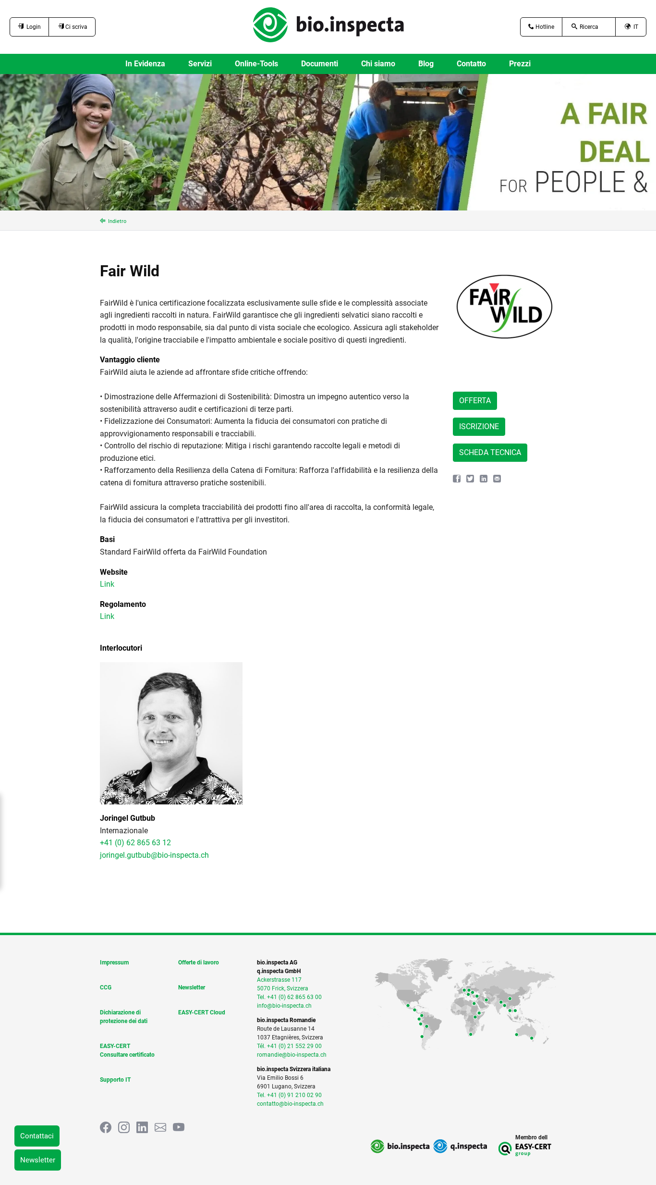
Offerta (475, 400)
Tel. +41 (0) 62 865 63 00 (289, 997)
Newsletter (37, 1160)
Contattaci (37, 1136)
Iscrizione (479, 426)
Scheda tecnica (490, 452)
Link (107, 584)
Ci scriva (75, 27)
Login (32, 27)
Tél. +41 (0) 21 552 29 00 (289, 1046)
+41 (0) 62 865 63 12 (135, 842)
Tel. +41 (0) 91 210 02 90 (289, 1095)
